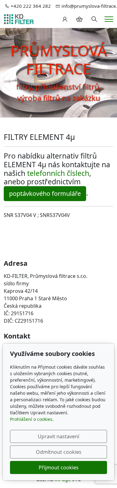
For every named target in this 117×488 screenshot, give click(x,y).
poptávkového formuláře (45, 193)
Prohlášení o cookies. (32, 419)
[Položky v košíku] (79, 19)
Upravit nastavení (58, 436)
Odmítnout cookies (58, 452)
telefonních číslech (58, 173)
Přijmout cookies (59, 467)
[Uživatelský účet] (65, 19)
